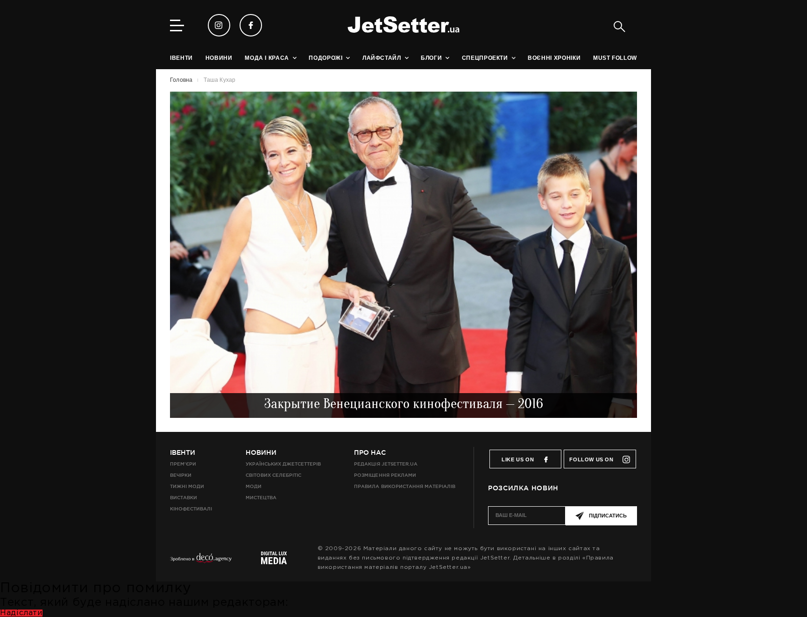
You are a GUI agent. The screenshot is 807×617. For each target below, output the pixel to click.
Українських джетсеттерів (283, 463)
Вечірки (180, 475)
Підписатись (608, 515)
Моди (254, 486)
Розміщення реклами (385, 475)
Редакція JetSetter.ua (385, 463)
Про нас (370, 452)
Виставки (183, 497)
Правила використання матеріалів (404, 486)
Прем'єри (183, 463)
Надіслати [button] (21, 613)
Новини (261, 452)
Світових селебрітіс (273, 475)
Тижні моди (187, 486)
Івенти (182, 452)
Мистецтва (261, 497)
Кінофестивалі (191, 508)
